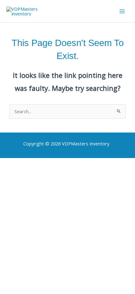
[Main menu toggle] (122, 11)
